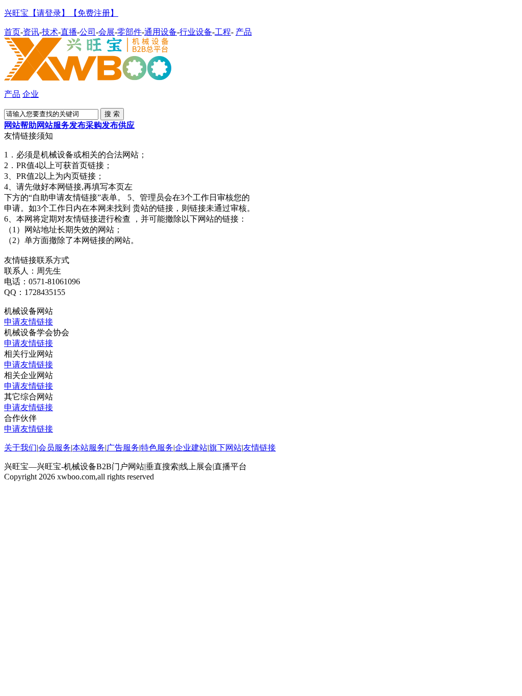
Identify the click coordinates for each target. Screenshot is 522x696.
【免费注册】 (93, 13)
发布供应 (118, 125)
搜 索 (112, 114)
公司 (88, 32)
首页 (12, 32)
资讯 (31, 32)
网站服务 (53, 125)
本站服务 (88, 447)
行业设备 (195, 32)
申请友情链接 (28, 321)
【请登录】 (49, 13)
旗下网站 (225, 447)
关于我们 (20, 447)
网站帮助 (20, 125)
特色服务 (157, 447)
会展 (106, 32)
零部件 (129, 32)
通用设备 (160, 32)
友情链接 (259, 447)
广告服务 (123, 447)
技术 (50, 32)
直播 (69, 32)
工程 (223, 32)
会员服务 (54, 447)
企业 (30, 94)
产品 (244, 32)
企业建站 (191, 447)
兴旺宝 (16, 13)
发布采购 (85, 125)
